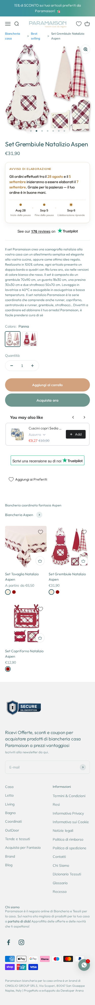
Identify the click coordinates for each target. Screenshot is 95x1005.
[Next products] (84, 417)
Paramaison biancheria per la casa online (33, 980)
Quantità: (12, 355)
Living (9, 804)
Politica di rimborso (68, 839)
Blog (8, 865)
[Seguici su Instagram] (21, 942)
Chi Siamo (61, 865)
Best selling (35, 36)
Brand (10, 856)
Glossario (60, 883)
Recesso (60, 891)
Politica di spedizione (69, 848)
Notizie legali (63, 830)
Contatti (59, 856)
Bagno (10, 813)
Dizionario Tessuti (67, 874)
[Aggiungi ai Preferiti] (40, 532)
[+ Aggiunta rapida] (40, 560)
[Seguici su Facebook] (8, 942)
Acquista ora (47, 400)
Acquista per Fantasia (23, 847)
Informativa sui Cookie (71, 822)
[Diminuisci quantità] (11, 366)
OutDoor (12, 830)
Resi (56, 804)
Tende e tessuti (17, 839)
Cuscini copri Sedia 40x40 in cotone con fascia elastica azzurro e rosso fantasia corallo (46, 428)
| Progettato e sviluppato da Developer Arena (53, 990)
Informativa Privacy (68, 813)
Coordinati (13, 821)
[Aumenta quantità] (32, 366)
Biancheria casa (12, 36)
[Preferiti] (78, 23)
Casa (9, 786)
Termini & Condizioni (69, 796)
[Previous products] (73, 417)
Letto (9, 795)
